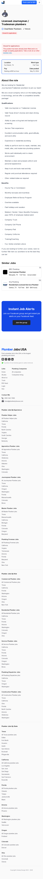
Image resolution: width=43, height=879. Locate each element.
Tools (3, 380)
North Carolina (6, 430)
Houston (4, 743)
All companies (16, 372)
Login (3, 386)
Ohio (3, 466)
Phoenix (4, 811)
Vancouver (5, 825)
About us (4, 377)
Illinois (4, 503)
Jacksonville (6, 797)
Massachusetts (6, 497)
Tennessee (5, 551)
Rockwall (5, 751)
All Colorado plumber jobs (10, 845)
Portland (4, 836)
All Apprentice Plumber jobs (11, 449)
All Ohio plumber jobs (9, 856)
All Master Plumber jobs (9, 511)
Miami (3, 799)
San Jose (5, 768)
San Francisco (6, 777)
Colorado (5, 472)
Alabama (4, 463)
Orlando (4, 791)
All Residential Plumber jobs (11, 613)
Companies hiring (17, 375)
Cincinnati (5, 859)
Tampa (4, 794)
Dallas (4, 737)
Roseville (5, 780)
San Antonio (6, 749)
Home (4, 372)
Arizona (4, 461)
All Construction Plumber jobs (11, 695)
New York (5, 565)
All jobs (4, 375)
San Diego (5, 771)
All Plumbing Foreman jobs (10, 542)
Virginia (4, 432)
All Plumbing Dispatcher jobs (11, 675)
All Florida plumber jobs (9, 788)
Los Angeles (6, 766)
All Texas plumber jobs (9, 735)
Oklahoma (5, 458)
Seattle (4, 822)
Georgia (4, 438)
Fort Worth (5, 740)
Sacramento (6, 774)
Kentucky (5, 441)
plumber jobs (7, 53)
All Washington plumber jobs (11, 819)
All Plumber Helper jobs (9, 418)
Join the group (21, 323)
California (5, 421)
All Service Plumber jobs (10, 644)
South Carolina (6, 435)
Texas (4, 424)
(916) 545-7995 (9, 398)
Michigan (5, 523)
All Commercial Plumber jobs (11, 582)
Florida (4, 427)
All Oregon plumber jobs (10, 833)
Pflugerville (5, 754)
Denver (4, 847)
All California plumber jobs (10, 763)
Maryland (5, 534)
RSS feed (5, 383)
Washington (5, 469)
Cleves (4, 862)
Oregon (4, 489)
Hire (3, 389)
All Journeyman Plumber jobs (11, 480)
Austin (4, 746)
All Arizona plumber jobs (10, 808)
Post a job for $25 (29, 2)
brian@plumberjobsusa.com (14, 401)
